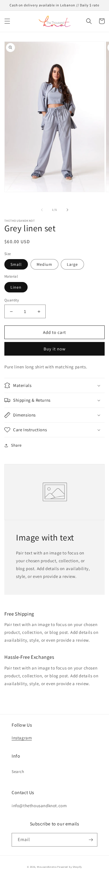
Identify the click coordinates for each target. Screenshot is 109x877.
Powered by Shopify (69, 866)
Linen (16, 287)
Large (72, 264)
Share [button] (16, 445)
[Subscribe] (90, 840)
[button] (7, 21)
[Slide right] (67, 209)
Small (16, 264)
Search (18, 771)
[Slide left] (41, 209)
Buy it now (55, 349)
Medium (44, 264)
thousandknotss (47, 866)
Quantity (11, 300)
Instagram (22, 737)
